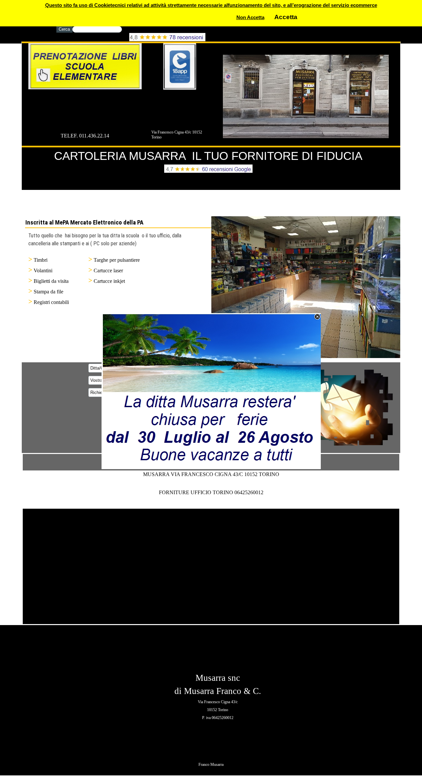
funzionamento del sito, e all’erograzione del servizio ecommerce (302, 5)
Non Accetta (250, 17)
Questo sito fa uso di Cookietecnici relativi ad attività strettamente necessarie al (136, 5)
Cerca (64, 29)
